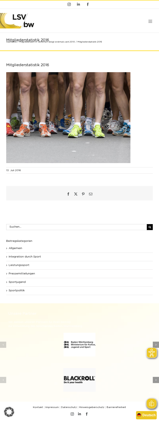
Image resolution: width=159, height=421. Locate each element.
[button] (3, 345)
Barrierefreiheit (116, 407)
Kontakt (38, 407)
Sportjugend (17, 282)
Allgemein (15, 248)
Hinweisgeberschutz (91, 407)
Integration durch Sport (25, 256)
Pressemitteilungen (22, 273)
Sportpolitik (17, 290)
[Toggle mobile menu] (150, 21)
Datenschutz (69, 407)
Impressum (52, 407)
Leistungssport (19, 265)
